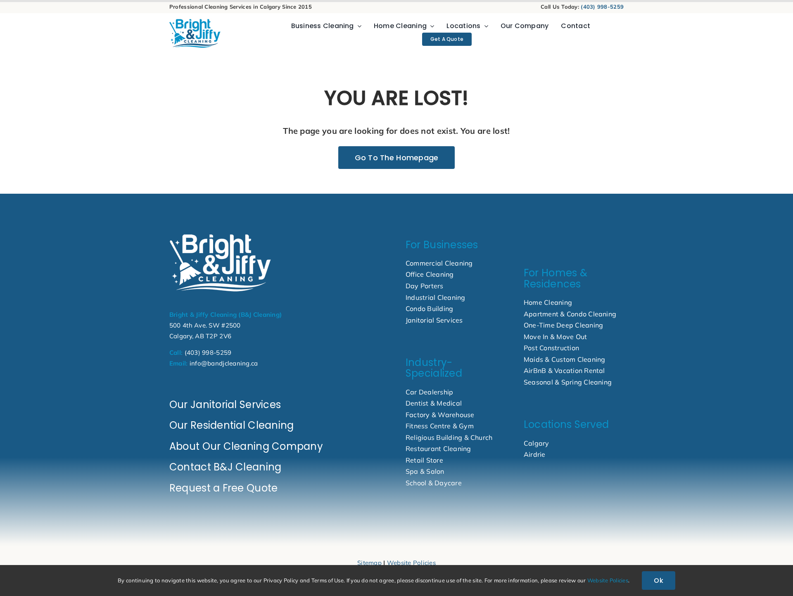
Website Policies (411, 563)
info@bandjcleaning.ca (224, 363)
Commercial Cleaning (439, 263)
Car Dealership (429, 392)
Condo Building (429, 308)
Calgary (536, 443)
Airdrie (535, 454)
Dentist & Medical (434, 403)
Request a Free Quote (223, 488)
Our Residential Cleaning (231, 425)
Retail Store (424, 460)
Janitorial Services (434, 320)
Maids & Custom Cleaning (564, 359)
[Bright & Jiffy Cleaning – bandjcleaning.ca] (220, 234)
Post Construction (551, 348)
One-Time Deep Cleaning (563, 325)
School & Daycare (434, 483)
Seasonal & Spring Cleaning (568, 382)
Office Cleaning (430, 274)
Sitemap (369, 563)
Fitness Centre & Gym (440, 426)
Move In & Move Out (555, 336)
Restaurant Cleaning (438, 448)
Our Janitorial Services (225, 404)
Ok (658, 580)
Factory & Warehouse (440, 415)
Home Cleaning (548, 302)
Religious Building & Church (449, 437)
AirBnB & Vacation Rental (564, 370)
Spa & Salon (425, 471)
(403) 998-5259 (602, 6)
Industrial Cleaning (435, 297)
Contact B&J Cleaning (225, 467)
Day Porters (425, 286)
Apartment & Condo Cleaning (570, 314)
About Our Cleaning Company (246, 446)
